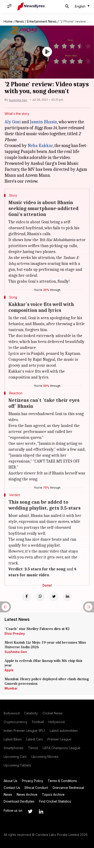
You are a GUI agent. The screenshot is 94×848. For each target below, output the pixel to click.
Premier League (59, 739)
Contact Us (12, 788)
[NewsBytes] (31, 6)
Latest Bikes (13, 739)
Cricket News (52, 713)
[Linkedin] (67, 596)
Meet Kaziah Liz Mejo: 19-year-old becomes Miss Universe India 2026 (45, 644)
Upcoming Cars (15, 756)
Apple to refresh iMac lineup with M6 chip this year (43, 663)
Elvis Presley (15, 633)
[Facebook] (26, 596)
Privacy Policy (32, 781)
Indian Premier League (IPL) (24, 730)
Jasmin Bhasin (43, 121)
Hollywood (56, 722)
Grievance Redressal (68, 788)
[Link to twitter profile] (30, 811)
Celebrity (31, 713)
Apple (9, 670)
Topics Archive (53, 794)
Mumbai (11, 688)
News (20, 21)
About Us (10, 781)
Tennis (33, 748)
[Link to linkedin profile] (41, 811)
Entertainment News (42, 21)
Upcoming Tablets (17, 765)
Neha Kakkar (40, 145)
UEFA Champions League (61, 748)
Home (8, 21)
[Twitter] (53, 596)
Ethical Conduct (36, 788)
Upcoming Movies (44, 756)
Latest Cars (34, 739)
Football (38, 722)
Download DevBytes (19, 801)
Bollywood (12, 713)
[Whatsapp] (40, 596)
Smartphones (14, 748)
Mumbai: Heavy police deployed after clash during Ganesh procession (47, 681)
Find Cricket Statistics (55, 801)
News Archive (27, 794)
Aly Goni (13, 121)
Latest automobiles (64, 730)
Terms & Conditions (62, 781)
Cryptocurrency (15, 722)
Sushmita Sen (16, 652)
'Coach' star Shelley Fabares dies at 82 (37, 629)
